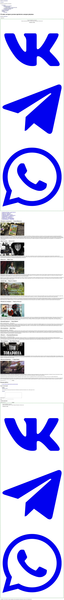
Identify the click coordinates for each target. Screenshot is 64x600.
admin (4, 16)
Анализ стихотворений (5, 9)
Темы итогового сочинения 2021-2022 (11, 7)
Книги (6, 16)
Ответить (3, 391)
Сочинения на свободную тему (8, 8)
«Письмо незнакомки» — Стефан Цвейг (8, 219)
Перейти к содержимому (4, 0)
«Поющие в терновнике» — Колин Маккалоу (9, 212)
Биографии (5, 12)
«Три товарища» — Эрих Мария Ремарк (8, 218)
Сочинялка (2, 2)
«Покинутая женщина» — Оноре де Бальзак (8, 215)
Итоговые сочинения (7, 6)
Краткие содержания (5, 10)
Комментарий (2, 397)
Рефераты (3, 11)
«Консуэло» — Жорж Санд (6, 213)
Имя (1, 399)
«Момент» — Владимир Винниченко (7, 217)
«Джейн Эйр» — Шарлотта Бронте (7, 214)
